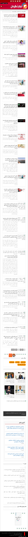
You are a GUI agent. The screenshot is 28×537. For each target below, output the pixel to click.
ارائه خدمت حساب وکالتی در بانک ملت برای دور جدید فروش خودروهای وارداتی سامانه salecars (10, 314)
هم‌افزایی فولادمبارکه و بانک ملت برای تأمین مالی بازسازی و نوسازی (11, 256)
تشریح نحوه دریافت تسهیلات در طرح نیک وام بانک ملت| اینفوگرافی (10, 135)
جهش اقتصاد (12, 362)
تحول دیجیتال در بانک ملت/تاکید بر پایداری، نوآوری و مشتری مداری (11, 279)
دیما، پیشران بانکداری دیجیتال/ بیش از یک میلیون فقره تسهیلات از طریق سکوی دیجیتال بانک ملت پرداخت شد (10, 205)
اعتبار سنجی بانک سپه (21, 364)
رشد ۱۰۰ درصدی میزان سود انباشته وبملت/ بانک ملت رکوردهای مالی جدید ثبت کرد (10, 27)
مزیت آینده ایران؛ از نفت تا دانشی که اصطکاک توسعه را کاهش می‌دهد (10, 381)
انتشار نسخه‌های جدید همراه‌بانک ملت (10, 327)
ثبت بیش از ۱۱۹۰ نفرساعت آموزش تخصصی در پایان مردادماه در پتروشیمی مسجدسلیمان (15, 434)
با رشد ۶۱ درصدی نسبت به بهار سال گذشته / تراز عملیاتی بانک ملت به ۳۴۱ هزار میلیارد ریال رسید (10, 82)
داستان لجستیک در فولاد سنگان (20, 394)
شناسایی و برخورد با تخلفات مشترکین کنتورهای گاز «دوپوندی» (16, 441)
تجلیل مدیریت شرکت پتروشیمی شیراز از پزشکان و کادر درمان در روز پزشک (16, 447)
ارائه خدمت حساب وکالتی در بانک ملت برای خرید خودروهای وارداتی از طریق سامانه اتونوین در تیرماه (10, 191)
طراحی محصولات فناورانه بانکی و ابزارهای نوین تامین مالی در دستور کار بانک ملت (10, 219)
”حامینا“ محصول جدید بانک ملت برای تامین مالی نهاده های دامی (10, 303)
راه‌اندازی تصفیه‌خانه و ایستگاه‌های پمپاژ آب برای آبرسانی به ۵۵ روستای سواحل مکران (15, 427)
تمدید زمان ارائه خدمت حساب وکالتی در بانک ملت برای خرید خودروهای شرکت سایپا (10, 94)
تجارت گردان (23, 362)
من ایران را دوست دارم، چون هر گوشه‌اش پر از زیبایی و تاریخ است (15, 413)
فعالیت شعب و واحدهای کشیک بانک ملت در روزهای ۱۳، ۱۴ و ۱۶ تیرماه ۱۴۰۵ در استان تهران (10, 122)
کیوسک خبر (17, 362)
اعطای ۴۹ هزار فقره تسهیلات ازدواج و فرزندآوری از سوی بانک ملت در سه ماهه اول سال (10, 147)
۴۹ (16, 349)
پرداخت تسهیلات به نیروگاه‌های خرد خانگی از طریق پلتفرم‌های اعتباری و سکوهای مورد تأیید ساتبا (11, 160)
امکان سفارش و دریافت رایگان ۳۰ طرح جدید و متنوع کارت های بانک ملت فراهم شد (10, 42)
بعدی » (13, 349)
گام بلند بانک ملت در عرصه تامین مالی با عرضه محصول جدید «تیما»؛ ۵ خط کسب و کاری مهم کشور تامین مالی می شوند (10, 292)
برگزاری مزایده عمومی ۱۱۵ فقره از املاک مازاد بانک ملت (10, 55)
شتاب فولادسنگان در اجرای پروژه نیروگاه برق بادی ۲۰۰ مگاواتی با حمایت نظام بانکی (10, 338)
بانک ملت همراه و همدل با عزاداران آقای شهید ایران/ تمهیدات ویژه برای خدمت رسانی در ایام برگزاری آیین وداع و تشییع (10, 106)
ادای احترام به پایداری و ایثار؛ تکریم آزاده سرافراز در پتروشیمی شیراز (16, 454)
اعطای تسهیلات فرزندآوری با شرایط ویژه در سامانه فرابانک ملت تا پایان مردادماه (10, 15)
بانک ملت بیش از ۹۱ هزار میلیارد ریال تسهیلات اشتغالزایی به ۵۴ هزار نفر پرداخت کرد (10, 237)
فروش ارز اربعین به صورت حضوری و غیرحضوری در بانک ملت (11, 64)
